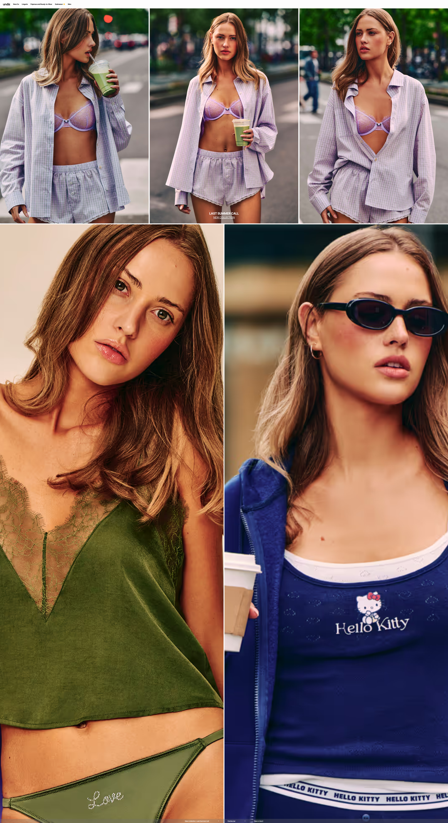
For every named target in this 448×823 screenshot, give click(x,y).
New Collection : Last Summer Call (197, 821)
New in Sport (258, 821)
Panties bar (231, 821)
